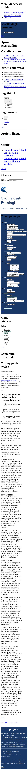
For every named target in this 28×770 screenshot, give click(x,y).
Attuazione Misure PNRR (19, 760)
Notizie (6, 293)
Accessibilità (22, 763)
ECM (5, 277)
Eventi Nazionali (14, 270)
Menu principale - (13, 14)
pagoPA (6, 302)
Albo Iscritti (10, 238)
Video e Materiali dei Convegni (15, 274)
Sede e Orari (10, 245)
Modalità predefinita (14, 56)
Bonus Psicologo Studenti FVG (15, 301)
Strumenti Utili (11, 254)
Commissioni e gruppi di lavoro (15, 229)
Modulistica (10, 249)
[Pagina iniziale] (4, 192)
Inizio (2, 35)
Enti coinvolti (10, 281)
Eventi (8, 263)
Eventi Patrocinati (14, 267)
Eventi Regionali (14, 269)
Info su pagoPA (11, 304)
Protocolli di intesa (12, 256)
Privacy (9, 242)
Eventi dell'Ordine (14, 265)
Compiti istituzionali (12, 226)
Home (5, 221)
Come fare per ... (11, 247)
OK (2, 390)
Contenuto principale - (15, 12)
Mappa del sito (16, 761)
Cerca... (6, 180)
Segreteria (6, 244)
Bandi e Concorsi (11, 258)
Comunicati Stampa (12, 297)
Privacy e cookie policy (6, 761)
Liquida (5, 116)
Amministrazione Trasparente (7, 760)
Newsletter (9, 295)
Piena (5, 118)
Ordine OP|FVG (11, 224)
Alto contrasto (15, 61)
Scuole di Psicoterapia (13, 276)
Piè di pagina (8, 17)
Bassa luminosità (8, 100)
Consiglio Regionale (12, 228)
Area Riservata (8, 308)
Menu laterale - (12, 16)
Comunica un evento (12, 272)
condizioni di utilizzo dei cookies (8, 380)
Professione (7, 251)
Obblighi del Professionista (14, 253)
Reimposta (6, 98)
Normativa (9, 237)
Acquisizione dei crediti (13, 283)
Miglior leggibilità (7, 101)
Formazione (7, 261)
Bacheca (9, 260)
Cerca (2, 180)
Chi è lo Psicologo (12, 240)
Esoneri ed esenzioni (12, 285)
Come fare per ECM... (13, 286)
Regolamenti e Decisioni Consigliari (16, 235)
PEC (5, 288)
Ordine (5, 222)
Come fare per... (11, 292)
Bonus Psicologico (12, 299)
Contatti (6, 306)
